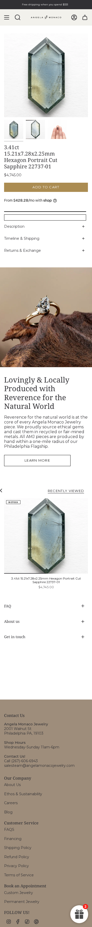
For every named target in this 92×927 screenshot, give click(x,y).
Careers (11, 803)
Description (14, 226)
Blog (8, 812)
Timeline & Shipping (21, 238)
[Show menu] (7, 17)
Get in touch (14, 636)
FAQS (9, 829)
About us (11, 621)
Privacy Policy (16, 866)
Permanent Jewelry (21, 901)
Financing (12, 838)
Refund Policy (16, 857)
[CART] (84, 17)
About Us (12, 784)
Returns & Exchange (22, 250)
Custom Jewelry (18, 892)
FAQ (7, 606)
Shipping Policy (17, 847)
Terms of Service (19, 875)
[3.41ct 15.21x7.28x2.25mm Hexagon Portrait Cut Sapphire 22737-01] (46, 536)
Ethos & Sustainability (23, 794)
